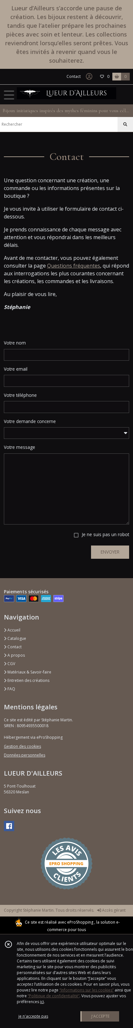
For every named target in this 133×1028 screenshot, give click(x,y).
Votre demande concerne (30, 421)
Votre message (19, 447)
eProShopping (80, 922)
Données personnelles (24, 755)
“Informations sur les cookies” (86, 990)
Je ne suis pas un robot (105, 534)
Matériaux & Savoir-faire (28, 672)
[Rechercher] (125, 124)
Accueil (13, 630)
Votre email (15, 369)
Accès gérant (113, 910)
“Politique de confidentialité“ (53, 996)
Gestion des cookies (22, 746)
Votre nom (15, 343)
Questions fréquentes (73, 265)
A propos (15, 655)
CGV (10, 663)
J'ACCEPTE (100, 1016)
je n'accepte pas (33, 1016)
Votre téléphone (20, 395)
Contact (73, 76)
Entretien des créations (27, 680)
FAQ (10, 689)
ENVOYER (110, 552)
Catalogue (16, 638)
